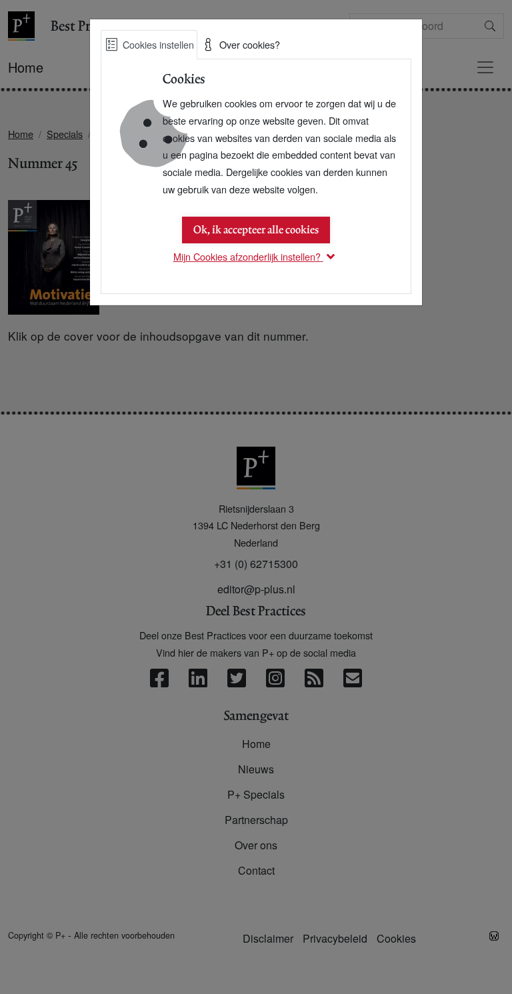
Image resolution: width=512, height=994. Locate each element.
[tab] (149, 44)
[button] (256, 256)
